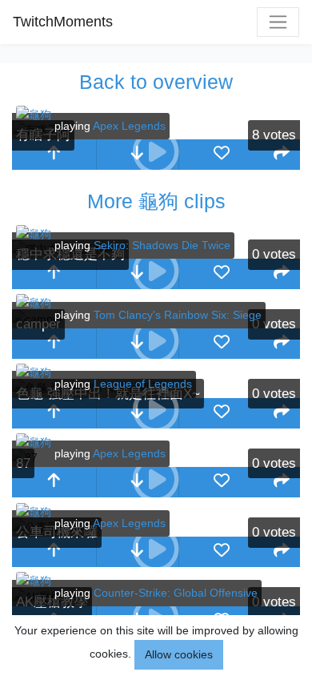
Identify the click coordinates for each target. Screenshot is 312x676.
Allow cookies (179, 654)
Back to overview (156, 81)
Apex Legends (129, 125)
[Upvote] (54, 154)
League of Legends (143, 383)
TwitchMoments (63, 22)
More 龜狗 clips (156, 201)
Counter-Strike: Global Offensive (176, 592)
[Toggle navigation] (278, 22)
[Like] (221, 154)
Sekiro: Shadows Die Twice (162, 245)
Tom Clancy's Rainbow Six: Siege (178, 314)
